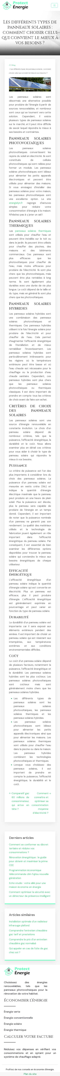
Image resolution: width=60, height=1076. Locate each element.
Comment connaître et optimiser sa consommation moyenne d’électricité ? (40, 803)
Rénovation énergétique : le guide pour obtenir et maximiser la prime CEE (28, 861)
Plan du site (30, 1074)
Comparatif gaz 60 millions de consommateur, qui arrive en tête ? (20, 801)
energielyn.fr (16, 202)
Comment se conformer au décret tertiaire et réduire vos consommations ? (28, 848)
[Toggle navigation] (54, 5)
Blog (13, 65)
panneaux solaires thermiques (33, 231)
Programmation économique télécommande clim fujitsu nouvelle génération (29, 874)
